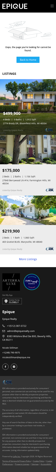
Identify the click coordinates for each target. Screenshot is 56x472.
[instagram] (14, 367)
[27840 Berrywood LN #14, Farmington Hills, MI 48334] (28, 163)
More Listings (28, 259)
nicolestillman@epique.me (16, 357)
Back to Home (28, 59)
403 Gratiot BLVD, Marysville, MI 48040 (22, 241)
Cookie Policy (38, 461)
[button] (14, 6)
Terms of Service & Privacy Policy (16, 461)
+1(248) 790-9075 (11, 352)
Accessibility (46, 464)
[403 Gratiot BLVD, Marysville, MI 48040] (28, 224)
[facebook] (5, 367)
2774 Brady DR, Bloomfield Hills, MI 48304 (25, 123)
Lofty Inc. (17, 456)
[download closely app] (12, 301)
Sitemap (35, 464)
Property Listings (22, 464)
